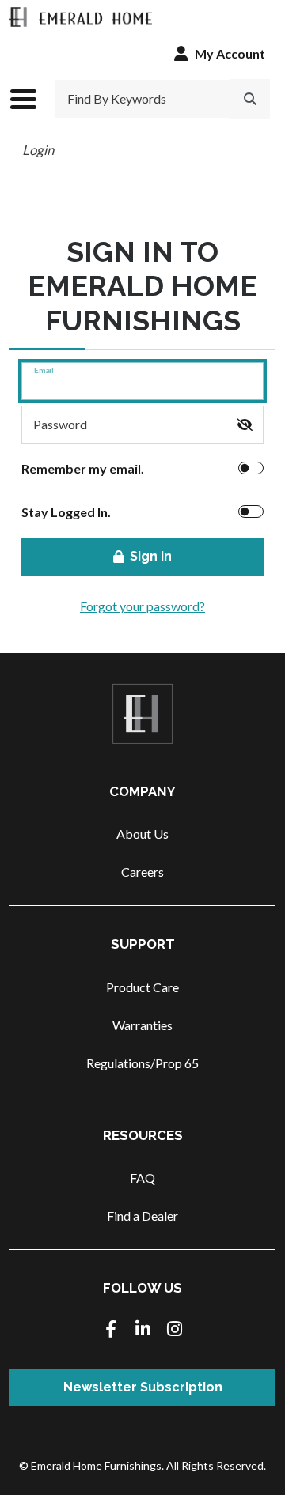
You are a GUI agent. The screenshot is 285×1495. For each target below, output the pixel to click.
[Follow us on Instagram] (174, 1330)
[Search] (250, 99)
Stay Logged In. (66, 511)
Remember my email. (82, 468)
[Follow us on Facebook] (111, 1330)
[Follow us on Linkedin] (142, 1330)
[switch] (245, 425)
